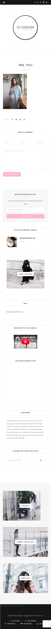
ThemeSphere (38, 616)
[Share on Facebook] (12, 119)
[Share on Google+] (20, 119)
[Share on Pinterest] (24, 119)
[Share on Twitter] (16, 119)
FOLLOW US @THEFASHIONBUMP (11, 609)
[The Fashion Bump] (25, 27)
